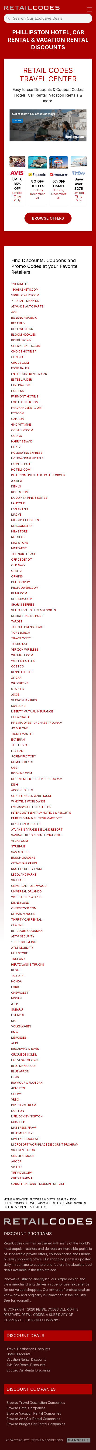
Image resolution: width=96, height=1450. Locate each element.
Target (17, 621)
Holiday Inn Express (26, 452)
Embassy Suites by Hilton (31, 807)
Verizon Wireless (24, 649)
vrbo (15, 1099)
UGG (14, 767)
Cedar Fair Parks (24, 863)
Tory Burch (20, 632)
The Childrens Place (27, 627)
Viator (16, 1167)
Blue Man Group (24, 1066)
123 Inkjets (19, 284)
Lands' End (19, 509)
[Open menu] (89, 9)
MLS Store (19, 953)
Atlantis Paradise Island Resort (37, 829)
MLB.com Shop (22, 526)
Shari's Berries (22, 604)
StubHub (18, 846)
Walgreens (19, 683)
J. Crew (17, 481)
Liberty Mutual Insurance (32, 711)
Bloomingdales (23, 334)
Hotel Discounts (19, 1354)
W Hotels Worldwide (28, 801)
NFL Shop (18, 537)
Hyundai (17, 1015)
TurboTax (19, 644)
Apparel (44, 1203)
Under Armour (22, 1156)
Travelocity (21, 638)
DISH (14, 784)
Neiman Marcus (23, 914)
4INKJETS (18, 1088)
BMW (14, 1032)
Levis (15, 1077)
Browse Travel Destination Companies (36, 1403)
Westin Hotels (23, 661)
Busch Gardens (23, 857)
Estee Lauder (21, 379)
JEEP (14, 1004)
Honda (16, 981)
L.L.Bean (17, 751)
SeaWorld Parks (24, 700)
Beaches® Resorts (26, 824)
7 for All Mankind (25, 301)
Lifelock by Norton (27, 1116)
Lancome (18, 503)
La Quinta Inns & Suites (29, 497)
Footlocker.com (24, 402)
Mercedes (19, 1037)
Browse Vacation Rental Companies (34, 1413)
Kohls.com (19, 492)
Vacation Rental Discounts (26, 1359)
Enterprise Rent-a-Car (29, 374)
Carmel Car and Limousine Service (38, 1184)
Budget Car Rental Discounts (28, 1370)
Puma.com (19, 593)
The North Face (23, 554)
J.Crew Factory (23, 756)
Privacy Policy (17, 1440)
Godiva (16, 436)
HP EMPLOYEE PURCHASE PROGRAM (36, 722)
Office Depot (21, 559)
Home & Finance (16, 1199)
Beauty (62, 1199)
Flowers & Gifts (42, 1199)
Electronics (14, 1203)
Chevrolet (19, 992)
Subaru (17, 1009)
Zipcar (16, 677)
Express (17, 391)
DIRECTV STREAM (23, 1105)
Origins (17, 576)
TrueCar (18, 959)
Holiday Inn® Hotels (27, 458)
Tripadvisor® (21, 1172)
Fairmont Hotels (24, 396)
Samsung (18, 706)
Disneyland (20, 902)
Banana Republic (24, 317)
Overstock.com (24, 908)
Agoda (16, 1161)
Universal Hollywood (29, 886)
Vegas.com (19, 841)
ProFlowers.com (24, 587)
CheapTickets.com (26, 346)
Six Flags (18, 880)
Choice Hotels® (24, 351)
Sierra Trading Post (27, 616)
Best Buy (18, 323)
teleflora (19, 745)
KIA (13, 1021)
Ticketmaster (22, 734)
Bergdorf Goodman (27, 931)
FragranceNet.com (26, 407)
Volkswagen (21, 1026)
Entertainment (16, 1207)
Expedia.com (20, 385)
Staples (17, 689)
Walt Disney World (26, 897)
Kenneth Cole (22, 672)
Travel (31, 1203)
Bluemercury (21, 1133)
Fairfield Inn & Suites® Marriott (36, 818)
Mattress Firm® (23, 1127)
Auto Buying (62, 1203)
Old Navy (18, 565)
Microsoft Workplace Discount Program (45, 1144)
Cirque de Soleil (24, 1054)
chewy (16, 1094)
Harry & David (21, 441)
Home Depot (21, 464)
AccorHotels (22, 790)
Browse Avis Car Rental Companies (33, 1419)
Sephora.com (21, 599)
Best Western (22, 329)
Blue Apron (20, 1071)
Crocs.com (20, 362)
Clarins (17, 925)
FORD (15, 987)
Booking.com (21, 773)
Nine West (19, 548)
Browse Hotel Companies (26, 1408)
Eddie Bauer (20, 368)
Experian (18, 739)
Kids (73, 1199)
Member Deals (22, 762)
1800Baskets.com (24, 289)
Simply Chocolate (25, 1139)
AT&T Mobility (22, 947)
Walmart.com (22, 655)
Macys (16, 514)
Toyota (17, 976)
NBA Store (19, 531)
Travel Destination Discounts (28, 1349)
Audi (14, 1043)
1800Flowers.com (25, 295)
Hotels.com (20, 469)
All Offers (38, 1207)
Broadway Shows (25, 1049)
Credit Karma (21, 1178)
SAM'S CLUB (19, 852)
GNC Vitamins (21, 424)
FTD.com (17, 413)
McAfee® (18, 1122)
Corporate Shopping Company (31, 1320)
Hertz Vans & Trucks (27, 964)
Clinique (17, 357)
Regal (15, 970)
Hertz (16, 447)
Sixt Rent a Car (23, 1150)
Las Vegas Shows (24, 1060)
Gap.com (17, 419)
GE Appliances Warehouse (31, 796)
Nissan (16, 998)
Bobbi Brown (21, 340)
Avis (14, 312)
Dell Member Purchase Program (36, 779)
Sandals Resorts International (36, 835)
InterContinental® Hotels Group (38, 475)
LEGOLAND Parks (23, 874)
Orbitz (16, 571)
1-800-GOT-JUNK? (24, 942)
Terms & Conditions (47, 1440)
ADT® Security (22, 936)
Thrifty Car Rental (26, 919)
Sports (80, 1203)
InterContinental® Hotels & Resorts (41, 812)
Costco (17, 666)
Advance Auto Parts (27, 306)
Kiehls (16, 486)
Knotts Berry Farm (26, 869)
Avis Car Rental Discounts (26, 1365)
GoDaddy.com (22, 430)
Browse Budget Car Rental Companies (36, 1424)
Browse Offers (48, 218)
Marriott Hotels (25, 520)
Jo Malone (19, 728)
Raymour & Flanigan (27, 1082)
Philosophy (20, 582)
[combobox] (49, 18)
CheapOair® (20, 717)
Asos (15, 694)
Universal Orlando (26, 891)
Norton (17, 1111)
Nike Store (19, 542)
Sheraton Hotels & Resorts (33, 610)
